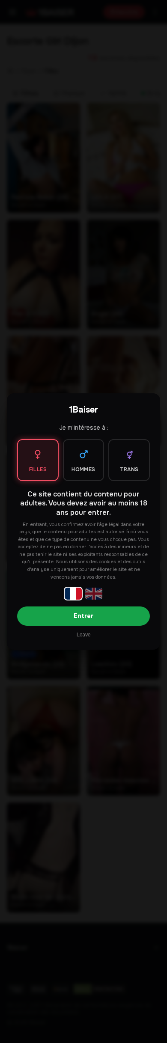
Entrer (83, 616)
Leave (83, 634)
